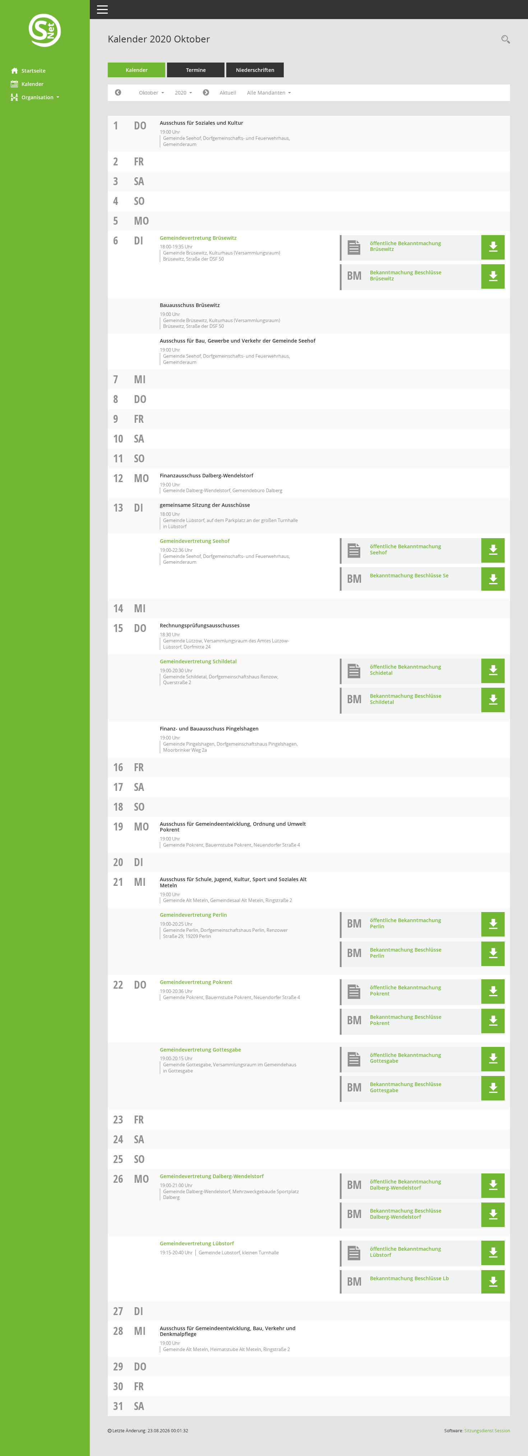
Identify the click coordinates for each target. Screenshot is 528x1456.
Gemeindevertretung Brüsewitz (198, 237)
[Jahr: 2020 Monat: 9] (118, 92)
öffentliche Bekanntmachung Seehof (405, 549)
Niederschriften (255, 70)
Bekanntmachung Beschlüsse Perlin (405, 952)
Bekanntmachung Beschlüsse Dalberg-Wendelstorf (405, 1213)
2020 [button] (181, 92)
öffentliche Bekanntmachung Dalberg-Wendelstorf (405, 1184)
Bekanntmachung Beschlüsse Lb (409, 1278)
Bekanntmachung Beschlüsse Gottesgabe (405, 1087)
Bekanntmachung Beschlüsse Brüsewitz (405, 275)
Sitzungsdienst (487, 1431)
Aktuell (228, 92)
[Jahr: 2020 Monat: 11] (206, 92)
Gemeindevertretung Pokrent (196, 982)
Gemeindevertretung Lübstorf (197, 1243)
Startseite (34, 70)
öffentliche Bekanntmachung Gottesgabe (405, 1058)
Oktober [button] (149, 92)
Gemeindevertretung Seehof (195, 540)
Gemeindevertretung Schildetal (198, 661)
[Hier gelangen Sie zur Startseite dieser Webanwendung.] (45, 31)
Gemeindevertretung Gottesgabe (200, 1049)
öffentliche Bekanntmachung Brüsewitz (405, 246)
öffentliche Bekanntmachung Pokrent (405, 990)
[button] (45, 97)
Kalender (32, 84)
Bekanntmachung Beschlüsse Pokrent (405, 1019)
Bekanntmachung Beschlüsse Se (409, 575)
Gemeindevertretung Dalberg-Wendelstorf (212, 1176)
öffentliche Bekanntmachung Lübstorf (405, 1251)
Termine (196, 70)
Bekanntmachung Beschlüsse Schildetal (405, 698)
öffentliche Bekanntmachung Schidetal (405, 669)
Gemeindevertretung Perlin (193, 914)
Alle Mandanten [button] (267, 92)
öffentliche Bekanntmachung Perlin (405, 923)
